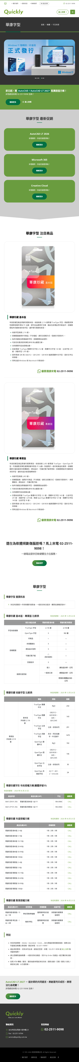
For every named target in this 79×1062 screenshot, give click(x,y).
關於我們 (15, 3)
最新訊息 (24, 3)
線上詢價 (61, 12)
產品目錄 (45, 3)
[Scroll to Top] (75, 1059)
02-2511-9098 (70, 3)
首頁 (42, 25)
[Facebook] (58, 1057)
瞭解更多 (13, 102)
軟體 (48, 25)
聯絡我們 (34, 3)
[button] (35, 78)
